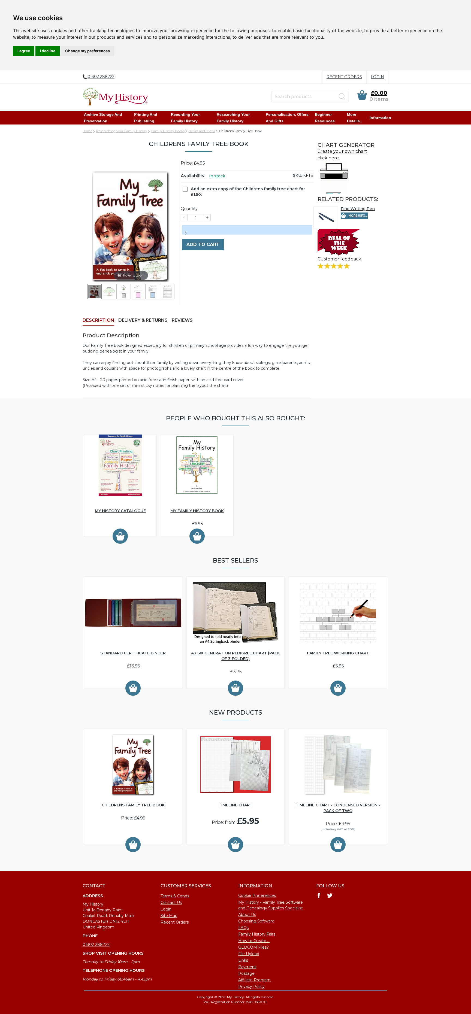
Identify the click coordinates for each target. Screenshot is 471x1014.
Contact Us (171, 902)
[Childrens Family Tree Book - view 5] (152, 291)
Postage (246, 973)
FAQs (243, 927)
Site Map (169, 915)
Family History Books (168, 131)
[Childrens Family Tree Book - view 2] (109, 291)
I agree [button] (23, 50)
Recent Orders (344, 76)
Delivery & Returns (143, 320)
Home (87, 131)
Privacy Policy (251, 986)
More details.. (354, 117)
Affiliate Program (254, 979)
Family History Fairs (256, 934)
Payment (247, 966)
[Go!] (342, 96)
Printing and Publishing (145, 117)
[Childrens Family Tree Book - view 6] (167, 291)
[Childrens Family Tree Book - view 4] (138, 291)
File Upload (248, 953)
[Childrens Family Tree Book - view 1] (94, 291)
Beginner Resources (325, 117)
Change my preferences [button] (87, 50)
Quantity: (189, 208)
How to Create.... (254, 940)
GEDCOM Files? (253, 947)
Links (243, 960)
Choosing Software (256, 921)
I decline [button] (47, 50)
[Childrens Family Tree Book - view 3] (123, 291)
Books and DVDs (202, 131)
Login (377, 76)
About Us (247, 914)
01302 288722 (96, 944)
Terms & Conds (175, 896)
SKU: (297, 175)
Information (380, 118)
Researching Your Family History (233, 117)
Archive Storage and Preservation (103, 117)
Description (98, 320)
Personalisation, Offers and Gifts (287, 117)
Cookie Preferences (257, 895)
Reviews (182, 320)
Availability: (193, 175)
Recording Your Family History (185, 117)
